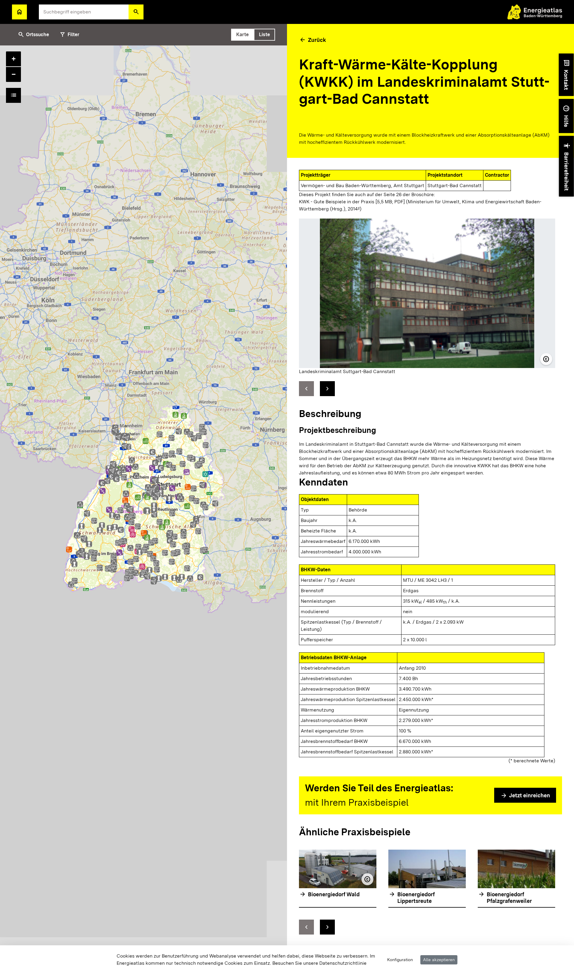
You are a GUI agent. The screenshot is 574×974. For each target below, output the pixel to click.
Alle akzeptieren (439, 959)
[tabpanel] (143, 509)
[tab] (242, 35)
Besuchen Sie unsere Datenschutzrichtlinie (319, 963)
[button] (136, 11)
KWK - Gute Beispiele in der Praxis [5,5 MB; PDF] (352, 201)
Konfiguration (400, 959)
